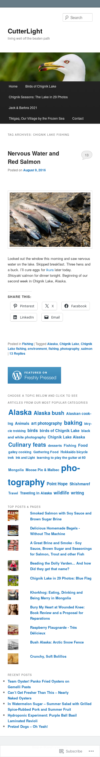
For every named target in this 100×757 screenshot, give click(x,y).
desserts (55, 445)
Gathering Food (46, 451)
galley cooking (19, 451)
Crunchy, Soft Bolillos (48, 656)
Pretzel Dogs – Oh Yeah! (28, 726)
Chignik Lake (69, 343)
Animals (22, 423)
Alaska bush (49, 413)
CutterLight (25, 30)
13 (87, 154)
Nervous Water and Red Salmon (33, 157)
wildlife (61, 492)
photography (69, 348)
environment (37, 348)
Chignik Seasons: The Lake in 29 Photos (38, 96)
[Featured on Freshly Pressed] (34, 382)
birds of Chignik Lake (59, 430)
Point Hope (57, 484)
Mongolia (16, 469)
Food (83, 445)
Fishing (27, 343)
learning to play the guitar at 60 (61, 457)
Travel (13, 493)
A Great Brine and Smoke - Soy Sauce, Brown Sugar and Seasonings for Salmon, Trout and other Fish (61, 548)
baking (73, 422)
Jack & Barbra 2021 (23, 107)
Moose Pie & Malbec (42, 469)
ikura (50, 269)
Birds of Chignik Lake (40, 86)
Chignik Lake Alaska (66, 437)
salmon (86, 348)
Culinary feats (27, 444)
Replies (17, 353)
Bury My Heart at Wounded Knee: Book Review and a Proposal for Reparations (57, 612)
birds (32, 430)
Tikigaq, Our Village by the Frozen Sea (37, 118)
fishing (54, 348)
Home (13, 86)
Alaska (52, 343)
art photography (46, 423)
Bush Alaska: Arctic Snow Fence (57, 642)
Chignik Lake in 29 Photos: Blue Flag (60, 578)
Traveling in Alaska (36, 492)
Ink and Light (25, 457)
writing (77, 493)
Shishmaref (80, 483)
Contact (77, 118)
